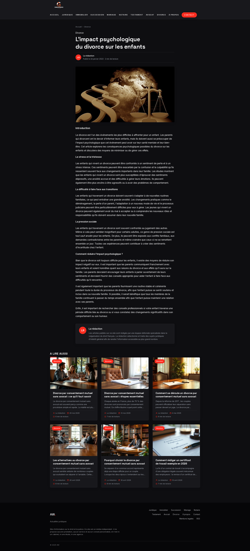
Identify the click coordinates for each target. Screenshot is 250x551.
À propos (174, 15)
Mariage (111, 15)
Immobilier (82, 15)
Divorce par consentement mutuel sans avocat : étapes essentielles (124, 394)
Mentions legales (186, 519)
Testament (137, 15)
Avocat (150, 15)
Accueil (54, 15)
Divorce (161, 15)
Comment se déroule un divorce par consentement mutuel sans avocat (176, 394)
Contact (189, 15)
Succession (97, 15)
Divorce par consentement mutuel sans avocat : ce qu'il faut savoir (73, 394)
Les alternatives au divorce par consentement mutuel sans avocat (73, 462)
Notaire (123, 15)
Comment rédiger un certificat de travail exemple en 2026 (173, 462)
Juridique (67, 15)
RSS (198, 519)
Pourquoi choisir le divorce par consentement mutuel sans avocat (124, 462)
